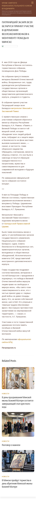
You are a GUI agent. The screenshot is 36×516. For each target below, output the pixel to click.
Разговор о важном (11, 444)
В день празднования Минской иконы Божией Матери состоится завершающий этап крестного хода (17, 402)
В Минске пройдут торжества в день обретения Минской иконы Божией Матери (17, 483)
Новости (5, 393)
